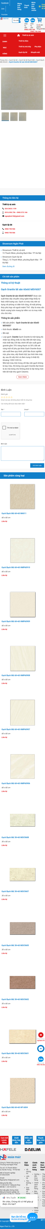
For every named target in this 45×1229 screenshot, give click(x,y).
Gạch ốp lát (23, 52)
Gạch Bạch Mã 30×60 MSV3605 (15, 945)
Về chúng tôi (28, 1171)
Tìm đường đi (28, 1183)
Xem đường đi (8, 266)
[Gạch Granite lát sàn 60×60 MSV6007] (5, 116)
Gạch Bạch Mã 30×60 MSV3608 (15, 837)
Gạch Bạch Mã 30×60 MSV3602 (15, 999)
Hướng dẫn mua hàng (36, 1177)
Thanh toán (26, 6)
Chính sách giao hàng (36, 1186)
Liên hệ (27, 1177)
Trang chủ (18, 35)
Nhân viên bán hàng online (33, 6)
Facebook (5, 3)
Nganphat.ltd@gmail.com (9, 1180)
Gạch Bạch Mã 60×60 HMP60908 (16, 675)
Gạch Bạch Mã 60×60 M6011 (14, 513)
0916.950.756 (10, 212)
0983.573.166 (22, 212)
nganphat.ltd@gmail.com (14, 216)
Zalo (2, 9)
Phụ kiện (38, 47)
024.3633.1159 (10, 209)
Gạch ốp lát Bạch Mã (27, 60)
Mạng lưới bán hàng (19, 6)
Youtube (4, 14)
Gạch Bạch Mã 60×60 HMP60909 (16, 621)
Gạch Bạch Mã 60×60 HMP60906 (16, 783)
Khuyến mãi (35, 52)
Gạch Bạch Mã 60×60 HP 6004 (15, 1107)
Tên (2, 409)
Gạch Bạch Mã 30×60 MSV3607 (15, 891)
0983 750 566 (10, 229)
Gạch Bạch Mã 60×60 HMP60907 (16, 729)
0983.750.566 (41, 1064)
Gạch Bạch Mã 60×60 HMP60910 (16, 567)
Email (26, 409)
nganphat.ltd (41, 1039)
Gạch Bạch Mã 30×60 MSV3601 (15, 1053)
